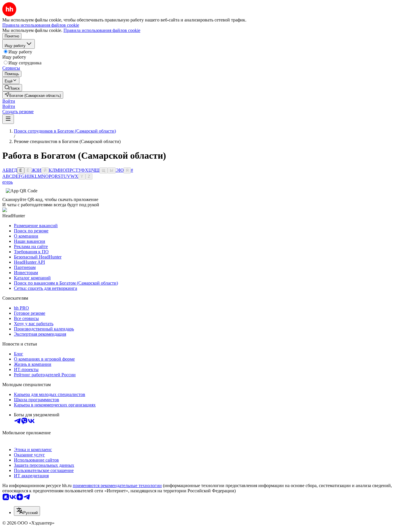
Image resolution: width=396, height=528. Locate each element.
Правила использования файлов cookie (101, 30)
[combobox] (27, 511)
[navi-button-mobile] (8, 119)
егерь (7, 182)
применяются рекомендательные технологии (117, 485)
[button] (8, 101)
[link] (12, 87)
